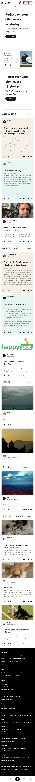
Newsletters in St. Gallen (8, 741)
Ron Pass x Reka (13, 661)
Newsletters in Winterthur (8, 751)
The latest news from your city (17, 659)
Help (26, 769)
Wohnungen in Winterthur (19, 748)
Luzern (3, 726)
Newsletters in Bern (26, 722)
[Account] (30, 779)
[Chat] (24, 779)
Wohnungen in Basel (15, 715)
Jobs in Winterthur (6, 748)
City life (3, 656)
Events (3, 659)
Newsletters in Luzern (7, 732)
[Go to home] (6, 3)
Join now (11, 36)
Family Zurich (4, 755)
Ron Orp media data (6, 673)
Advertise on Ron (18, 673)
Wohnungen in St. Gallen (18, 739)
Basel (2, 713)
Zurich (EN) (4, 684)
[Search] (11, 779)
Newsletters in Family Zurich (9, 760)
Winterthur (4, 745)
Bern (2, 720)
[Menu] (4, 779)
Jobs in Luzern (5, 729)
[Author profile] (4, 164)
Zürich (3, 694)
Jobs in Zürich (5, 696)
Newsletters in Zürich (7, 699)
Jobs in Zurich (5, 687)
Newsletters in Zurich (7, 690)
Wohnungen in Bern (15, 722)
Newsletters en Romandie (8, 709)
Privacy (7, 772)
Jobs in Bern (4, 722)
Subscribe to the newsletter (16, 656)
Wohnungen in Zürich (15, 696)
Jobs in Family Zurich (7, 758)
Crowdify (16, 675)
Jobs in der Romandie (7, 706)
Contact (22, 769)
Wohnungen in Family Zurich (21, 758)
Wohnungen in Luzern (16, 729)
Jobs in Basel (5, 715)
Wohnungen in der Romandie (22, 706)
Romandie (4, 703)
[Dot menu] (31, 122)
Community (4, 664)
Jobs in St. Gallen (6, 739)
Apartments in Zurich (15, 687)
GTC (2, 772)
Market (3, 661)
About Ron (15, 769)
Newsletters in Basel (27, 715)
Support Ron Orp (5, 675)
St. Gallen (3, 736)
